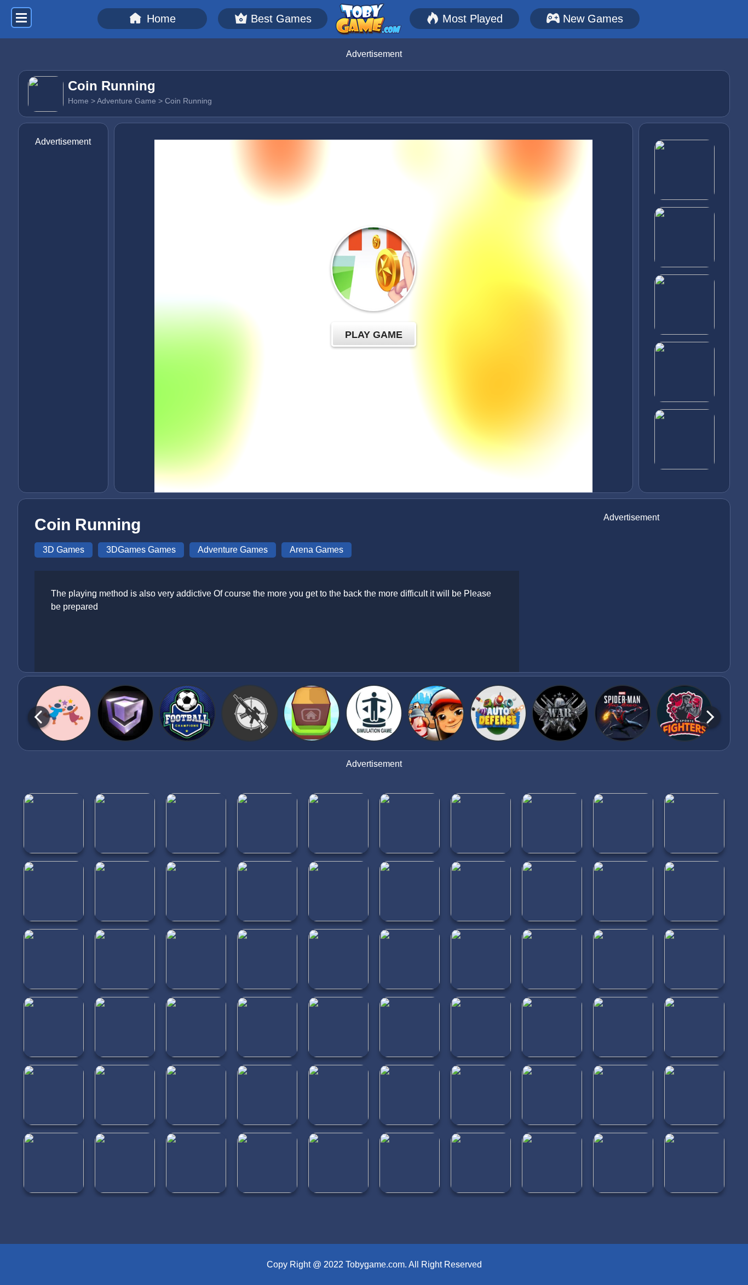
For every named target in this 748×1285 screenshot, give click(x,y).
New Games (593, 19)
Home (161, 19)
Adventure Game (126, 100)
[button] (39, 717)
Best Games (281, 19)
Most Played (472, 19)
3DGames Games (141, 549)
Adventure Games (233, 549)
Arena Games (316, 549)
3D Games (63, 549)
